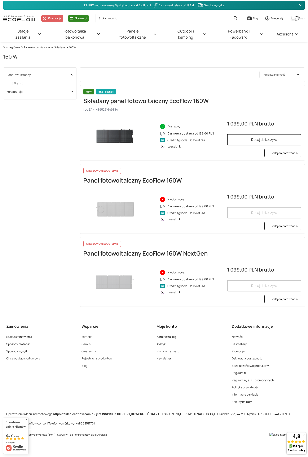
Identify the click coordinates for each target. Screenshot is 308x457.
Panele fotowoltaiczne (132, 34)
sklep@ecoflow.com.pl (31, 423)
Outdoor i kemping (185, 34)
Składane (59, 47)
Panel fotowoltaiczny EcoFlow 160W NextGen (145, 253)
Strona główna (11, 47)
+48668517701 (85, 423)
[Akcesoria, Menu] (296, 34)
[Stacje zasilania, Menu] (39, 34)
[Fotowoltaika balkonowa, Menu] (98, 34)
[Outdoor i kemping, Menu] (204, 34)
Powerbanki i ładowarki (239, 34)
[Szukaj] (235, 18)
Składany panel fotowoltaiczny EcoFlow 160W (146, 101)
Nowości (81, 18)
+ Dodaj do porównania (283, 153)
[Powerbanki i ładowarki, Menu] (261, 34)
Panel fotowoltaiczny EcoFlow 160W (132, 180)
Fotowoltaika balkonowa (74, 34)
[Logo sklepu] (19, 18)
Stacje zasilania (23, 34)
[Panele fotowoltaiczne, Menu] (155, 34)
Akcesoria (285, 34)
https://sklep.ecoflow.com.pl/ (74, 414)
